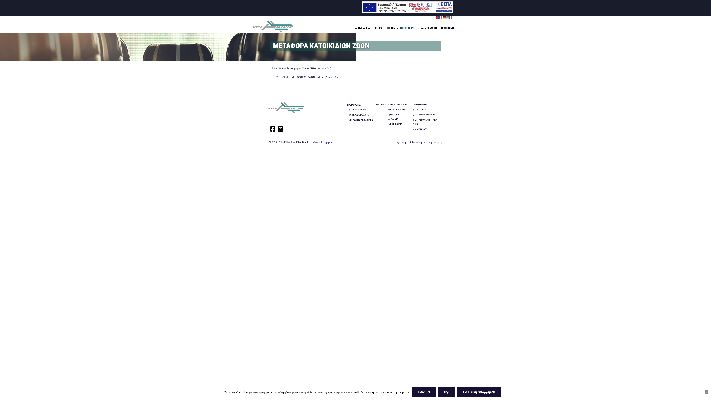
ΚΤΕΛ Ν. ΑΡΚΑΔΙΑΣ (397, 104)
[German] (444, 17)
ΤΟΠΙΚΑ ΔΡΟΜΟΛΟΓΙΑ (359, 115)
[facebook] (273, 129)
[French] (441, 17)
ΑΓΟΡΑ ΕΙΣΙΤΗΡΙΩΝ (385, 27)
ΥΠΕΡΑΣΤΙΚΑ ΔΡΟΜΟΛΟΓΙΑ (361, 120)
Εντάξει (424, 392)
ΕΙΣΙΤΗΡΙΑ (381, 104)
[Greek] (447, 17)
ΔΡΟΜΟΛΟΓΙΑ (362, 27)
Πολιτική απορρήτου (479, 392)
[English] (437, 17)
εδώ (327, 68)
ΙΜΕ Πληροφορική (432, 142)
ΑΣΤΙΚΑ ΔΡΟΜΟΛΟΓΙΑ (359, 109)
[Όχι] (706, 392)
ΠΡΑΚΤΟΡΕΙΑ (420, 109)
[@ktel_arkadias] (280, 129)
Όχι (447, 392)
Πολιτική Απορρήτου (322, 142)
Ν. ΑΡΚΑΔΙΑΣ (421, 129)
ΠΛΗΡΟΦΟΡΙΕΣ (408, 27)
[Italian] (451, 17)
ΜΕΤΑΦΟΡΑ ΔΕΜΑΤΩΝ (425, 114)
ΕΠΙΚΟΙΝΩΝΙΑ (447, 27)
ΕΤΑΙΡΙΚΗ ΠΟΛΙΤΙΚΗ (399, 109)
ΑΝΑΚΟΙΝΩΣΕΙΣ (429, 27)
